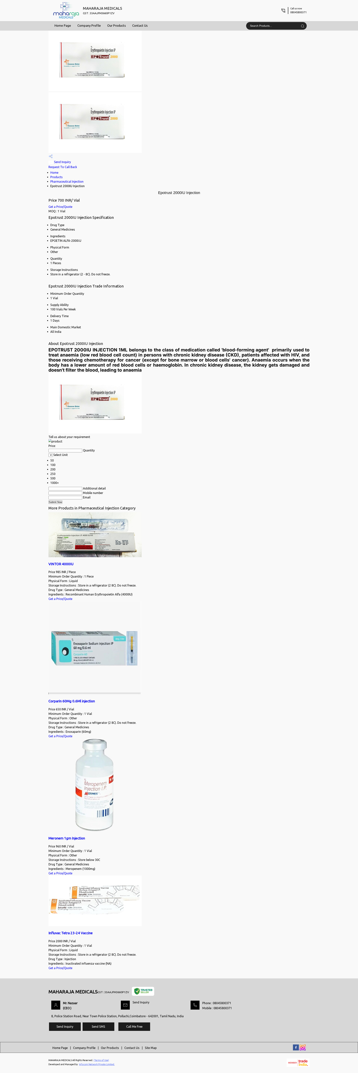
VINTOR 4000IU (60, 564)
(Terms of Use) (101, 1060)
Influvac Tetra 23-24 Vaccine (70, 933)
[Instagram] (302, 1049)
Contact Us (140, 25)
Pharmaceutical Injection (67, 181)
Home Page (62, 25)
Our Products (116, 25)
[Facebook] (296, 1049)
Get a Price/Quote (60, 206)
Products (56, 177)
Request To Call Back (62, 167)
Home (54, 172)
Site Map (151, 1047)
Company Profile (89, 25)
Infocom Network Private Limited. (97, 1064)
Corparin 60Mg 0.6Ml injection (71, 701)
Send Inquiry (62, 162)
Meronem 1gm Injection (66, 838)
